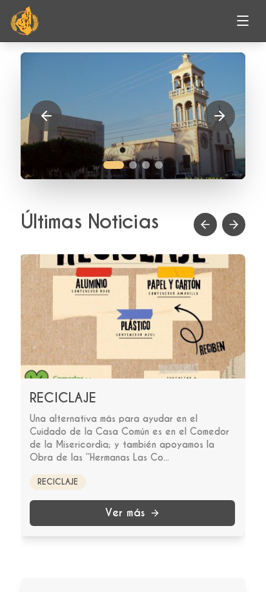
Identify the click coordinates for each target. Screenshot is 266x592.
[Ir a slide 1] (113, 165)
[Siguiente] (219, 115)
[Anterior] (46, 115)
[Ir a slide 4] (159, 165)
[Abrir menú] (243, 21)
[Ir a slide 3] (146, 165)
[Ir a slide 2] (133, 165)
